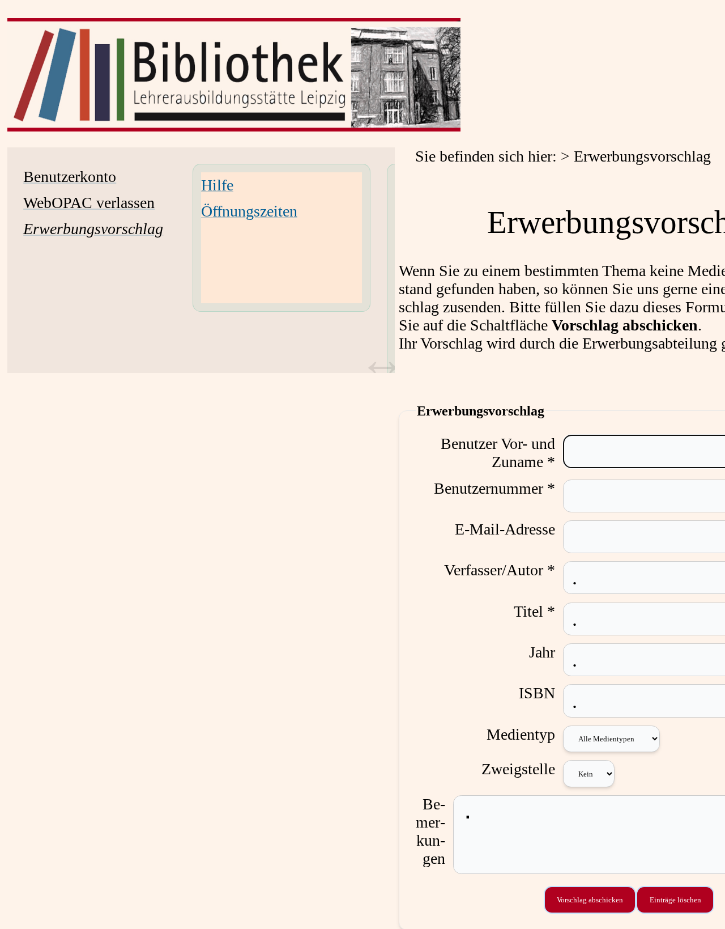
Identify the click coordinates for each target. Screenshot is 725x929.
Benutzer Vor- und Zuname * (498, 452)
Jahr (542, 652)
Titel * (534, 611)
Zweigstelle (518, 769)
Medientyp (521, 734)
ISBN (537, 693)
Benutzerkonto (69, 176)
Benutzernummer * (494, 488)
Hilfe (217, 185)
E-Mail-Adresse (505, 529)
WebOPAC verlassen (89, 202)
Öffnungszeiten (249, 211)
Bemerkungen (430, 831)
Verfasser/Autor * (499, 570)
